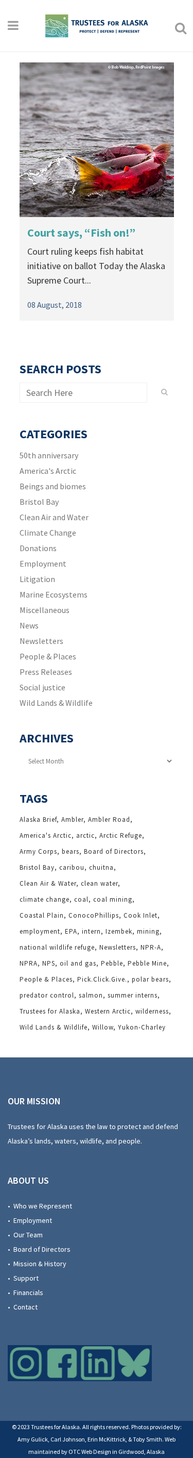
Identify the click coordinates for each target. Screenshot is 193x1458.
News (29, 625)
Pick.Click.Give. (102, 979)
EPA (71, 931)
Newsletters (41, 641)
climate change (44, 899)
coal (81, 899)
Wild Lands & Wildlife (56, 703)
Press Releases (46, 672)
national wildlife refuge (57, 947)
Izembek (119, 931)
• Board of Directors (39, 1249)
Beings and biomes (53, 486)
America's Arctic (48, 471)
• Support (23, 1278)
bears (70, 851)
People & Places (48, 656)
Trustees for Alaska (50, 1011)
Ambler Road (109, 819)
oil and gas (78, 963)
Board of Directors (114, 851)
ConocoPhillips (93, 915)
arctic (85, 835)
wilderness (152, 1011)
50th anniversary (49, 455)
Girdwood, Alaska (141, 1451)
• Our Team (25, 1234)
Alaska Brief (38, 819)
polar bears (150, 979)
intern (91, 931)
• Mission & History (37, 1263)
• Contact (23, 1307)
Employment (43, 563)
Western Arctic (108, 1011)
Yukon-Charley (142, 1027)
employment (40, 931)
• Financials (25, 1292)
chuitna (101, 867)
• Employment (30, 1220)
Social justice (42, 687)
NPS (48, 963)
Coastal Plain (42, 915)
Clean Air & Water (48, 883)
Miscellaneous (44, 610)
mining (148, 931)
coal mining (112, 899)
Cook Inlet (140, 915)
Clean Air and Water (54, 517)
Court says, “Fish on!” (81, 232)
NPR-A (151, 947)
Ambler (72, 819)
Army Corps (38, 851)
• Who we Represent (40, 1206)
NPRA (29, 963)
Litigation (37, 579)
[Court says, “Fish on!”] (97, 139)
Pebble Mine (147, 963)
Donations (38, 548)
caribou (71, 867)
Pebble (112, 963)
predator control (47, 995)
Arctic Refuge (120, 835)
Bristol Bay (39, 501)
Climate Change (48, 532)
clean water (99, 883)
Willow (102, 1027)
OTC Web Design (89, 1451)
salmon (91, 995)
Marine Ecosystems (53, 594)
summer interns (132, 995)
